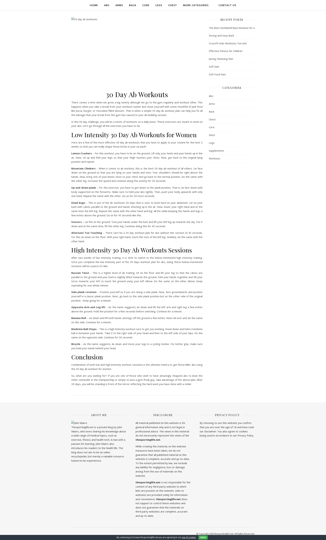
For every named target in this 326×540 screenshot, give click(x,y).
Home (94, 5)
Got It (203, 537)
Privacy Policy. (246, 435)
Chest (172, 5)
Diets (212, 135)
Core (145, 5)
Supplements (216, 150)
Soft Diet (214, 66)
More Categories (196, 5)
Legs (159, 5)
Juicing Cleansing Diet (221, 58)
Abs (106, 5)
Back (132, 5)
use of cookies (189, 537)
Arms (119, 5)
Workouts (214, 158)
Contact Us (227, 5)
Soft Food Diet (217, 74)
